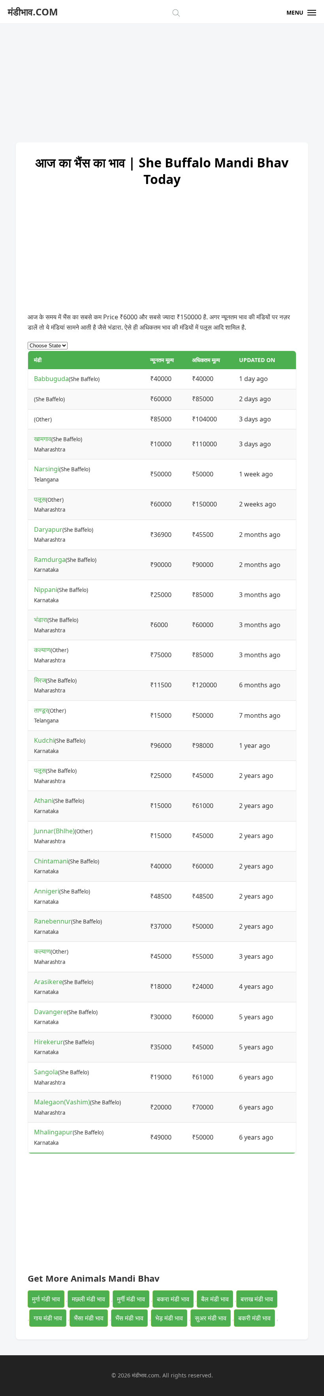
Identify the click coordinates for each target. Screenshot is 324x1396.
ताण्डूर (41, 710)
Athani (43, 800)
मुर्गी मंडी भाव (131, 1299)
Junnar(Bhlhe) (54, 831)
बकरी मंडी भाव (254, 1318)
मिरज (40, 680)
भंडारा (40, 619)
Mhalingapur (53, 1132)
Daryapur (48, 529)
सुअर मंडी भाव (210, 1318)
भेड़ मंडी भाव (169, 1318)
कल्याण (42, 649)
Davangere (50, 1011)
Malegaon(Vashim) (62, 1102)
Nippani (45, 589)
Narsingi (46, 469)
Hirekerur (48, 1042)
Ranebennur (52, 921)
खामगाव (42, 438)
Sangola (46, 1072)
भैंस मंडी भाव (129, 1318)
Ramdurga (50, 559)
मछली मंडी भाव (88, 1299)
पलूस (40, 499)
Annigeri (46, 891)
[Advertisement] (162, 79)
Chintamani (51, 861)
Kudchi (44, 740)
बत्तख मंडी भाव (257, 1299)
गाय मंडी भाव (48, 1318)
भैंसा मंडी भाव (89, 1318)
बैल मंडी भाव (215, 1299)
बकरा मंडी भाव (173, 1299)
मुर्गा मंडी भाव (46, 1299)
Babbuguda (51, 378)
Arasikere (48, 981)
